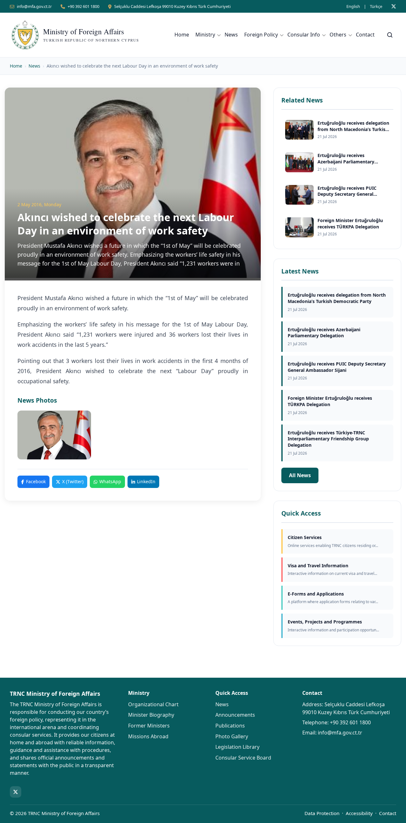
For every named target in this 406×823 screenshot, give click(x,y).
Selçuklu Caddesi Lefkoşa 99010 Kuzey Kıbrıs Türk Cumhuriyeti (172, 6)
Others (338, 34)
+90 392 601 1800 (83, 6)
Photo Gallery (231, 736)
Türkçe (376, 6)
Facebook (36, 481)
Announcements (235, 714)
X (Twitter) (72, 481)
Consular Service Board (243, 757)
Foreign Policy (261, 34)
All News (300, 475)
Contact (365, 34)
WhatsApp (110, 481)
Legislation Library (237, 746)
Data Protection (321, 813)
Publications (230, 725)
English (353, 6)
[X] (393, 6)
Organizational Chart (153, 704)
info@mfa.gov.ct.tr (34, 6)
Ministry (205, 34)
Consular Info (303, 34)
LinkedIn (146, 481)
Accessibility (359, 813)
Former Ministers (149, 725)
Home (181, 34)
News (231, 34)
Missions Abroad (148, 736)
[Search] (389, 35)
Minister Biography (151, 714)
